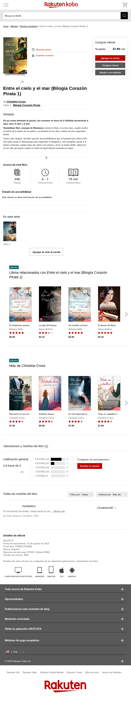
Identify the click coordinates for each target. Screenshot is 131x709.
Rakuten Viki (13, 672)
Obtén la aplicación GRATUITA (23, 629)
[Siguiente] (126, 314)
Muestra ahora (43, 49)
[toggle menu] (6, 5)
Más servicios (92, 672)
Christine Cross (16, 101)
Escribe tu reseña (89, 466)
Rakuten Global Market (52, 672)
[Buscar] (124, 15)
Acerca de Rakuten (112, 672)
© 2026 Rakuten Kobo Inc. (18, 661)
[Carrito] (125, 5)
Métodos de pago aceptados (22, 640)
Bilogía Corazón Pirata (26, 105)
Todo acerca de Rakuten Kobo (23, 589)
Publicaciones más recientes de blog (27, 609)
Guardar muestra (44, 55)
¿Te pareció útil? (105, 507)
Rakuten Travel (74, 672)
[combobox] (80, 494)
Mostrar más (58, 511)
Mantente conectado (17, 619)
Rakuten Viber (30, 672)
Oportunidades (14, 599)
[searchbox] (65, 15)
